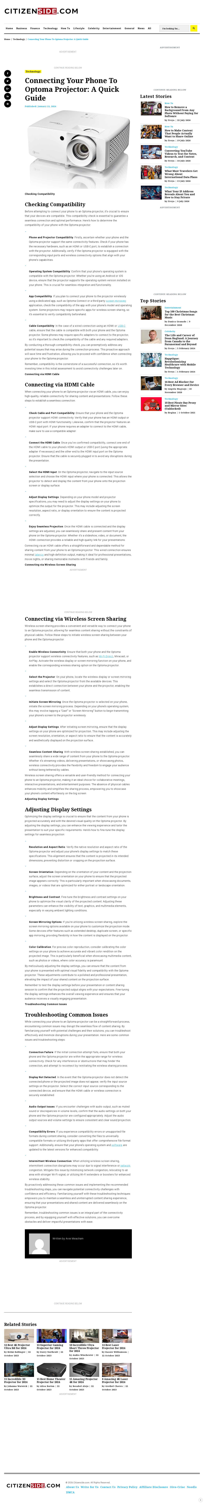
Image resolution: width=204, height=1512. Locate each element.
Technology (50, 28)
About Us (72, 1487)
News (141, 28)
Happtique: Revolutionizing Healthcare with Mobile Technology (180, 363)
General (129, 28)
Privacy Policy (127, 1487)
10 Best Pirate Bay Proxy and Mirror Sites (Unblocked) (180, 405)
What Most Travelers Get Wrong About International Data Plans (181, 174)
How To (65, 28)
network (125, 1165)
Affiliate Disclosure (153, 1487)
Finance (35, 28)
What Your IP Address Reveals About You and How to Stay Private (180, 194)
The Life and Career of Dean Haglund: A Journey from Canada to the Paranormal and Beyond (181, 340)
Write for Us (90, 1487)
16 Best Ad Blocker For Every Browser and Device (182, 383)
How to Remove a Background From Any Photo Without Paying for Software (181, 111)
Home (9, 28)
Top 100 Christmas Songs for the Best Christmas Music (181, 314)
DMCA (70, 1492)
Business (21, 28)
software (117, 1145)
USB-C (121, 325)
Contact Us (108, 1487)
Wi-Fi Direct (106, 656)
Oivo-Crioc (177, 1487)
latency (39, 554)
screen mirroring (116, 300)
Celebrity (94, 28)
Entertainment (112, 28)
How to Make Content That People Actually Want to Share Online (179, 133)
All (149, 28)
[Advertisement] (68, 60)
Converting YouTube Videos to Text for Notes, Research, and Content (181, 153)
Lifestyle (79, 28)
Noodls (192, 1487)
